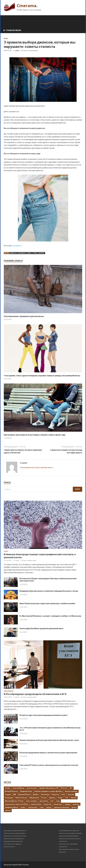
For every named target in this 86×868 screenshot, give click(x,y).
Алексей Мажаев (18, 788)
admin (17, 50)
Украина (73, 798)
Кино (63, 794)
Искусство (55, 794)
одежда (67, 804)
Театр (6, 551)
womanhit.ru (17, 245)
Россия (44, 798)
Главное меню (13, 30)
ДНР (14, 794)
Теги (66, 798)
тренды (49, 807)
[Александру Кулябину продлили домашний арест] (11, 636)
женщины (22, 253)
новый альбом (36, 804)
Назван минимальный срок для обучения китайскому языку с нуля (49, 740)
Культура (71, 794)
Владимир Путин (26, 791)
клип (52, 801)
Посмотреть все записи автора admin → (37, 467)
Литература (9, 798)
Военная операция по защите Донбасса (48, 791)
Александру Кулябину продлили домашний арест (41, 628)
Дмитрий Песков (24, 794)
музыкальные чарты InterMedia (16, 804)
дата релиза (44, 801)
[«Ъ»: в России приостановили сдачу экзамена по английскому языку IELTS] (11, 735)
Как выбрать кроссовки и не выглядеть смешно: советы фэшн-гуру (34, 435)
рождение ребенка (11, 807)
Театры (60, 798)
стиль (34, 253)
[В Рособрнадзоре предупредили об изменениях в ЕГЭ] (43, 689)
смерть (23, 807)
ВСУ (71, 788)
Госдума (8, 794)
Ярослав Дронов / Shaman (14, 801)
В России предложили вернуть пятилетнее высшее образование (48, 753)
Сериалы (52, 798)
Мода (6, 38)
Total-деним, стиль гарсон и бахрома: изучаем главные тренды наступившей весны (42, 375)
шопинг (41, 253)
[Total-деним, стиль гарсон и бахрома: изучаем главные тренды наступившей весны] (43, 373)
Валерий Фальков (11, 791)
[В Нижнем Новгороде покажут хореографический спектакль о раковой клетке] (43, 549)
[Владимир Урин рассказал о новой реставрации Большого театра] (11, 599)
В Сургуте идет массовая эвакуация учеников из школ (43, 715)
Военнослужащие (71, 791)
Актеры (7, 788)
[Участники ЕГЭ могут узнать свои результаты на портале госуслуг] (11, 773)
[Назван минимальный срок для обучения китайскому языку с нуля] (11, 748)
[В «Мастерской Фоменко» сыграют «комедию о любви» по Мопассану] (11, 624)
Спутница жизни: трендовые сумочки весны (24, 316)
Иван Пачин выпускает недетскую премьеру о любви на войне (47, 603)
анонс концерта (31, 801)
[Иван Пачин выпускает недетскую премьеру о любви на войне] (11, 611)
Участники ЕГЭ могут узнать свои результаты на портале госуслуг (48, 765)
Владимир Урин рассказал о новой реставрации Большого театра (48, 591)
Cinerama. (27, 5)
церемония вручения (61, 807)
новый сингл (58, 804)
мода (29, 253)
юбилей (8, 810)
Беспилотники (32, 788)
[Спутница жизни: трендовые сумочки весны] (43, 314)
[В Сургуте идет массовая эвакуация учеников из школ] (11, 723)
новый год (47, 804)
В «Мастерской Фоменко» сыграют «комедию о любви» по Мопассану (50, 616)
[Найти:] (43, 489)
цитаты (74, 807)
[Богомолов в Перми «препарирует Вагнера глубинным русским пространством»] (11, 586)
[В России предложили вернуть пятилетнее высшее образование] (11, 760)
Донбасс (36, 794)
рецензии (76, 804)
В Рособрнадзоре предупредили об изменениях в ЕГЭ (35, 694)
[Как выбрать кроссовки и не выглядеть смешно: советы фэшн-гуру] (43, 432)
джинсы (13, 253)
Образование (8, 691)
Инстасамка (45, 794)
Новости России (21, 798)
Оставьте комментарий (29, 50)
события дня (32, 807)
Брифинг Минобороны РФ (48, 788)
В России (64, 788)
